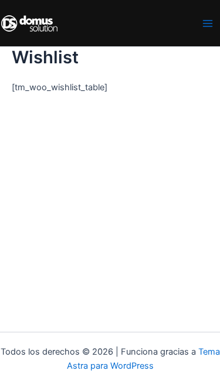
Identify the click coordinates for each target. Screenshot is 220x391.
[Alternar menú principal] (207, 23)
